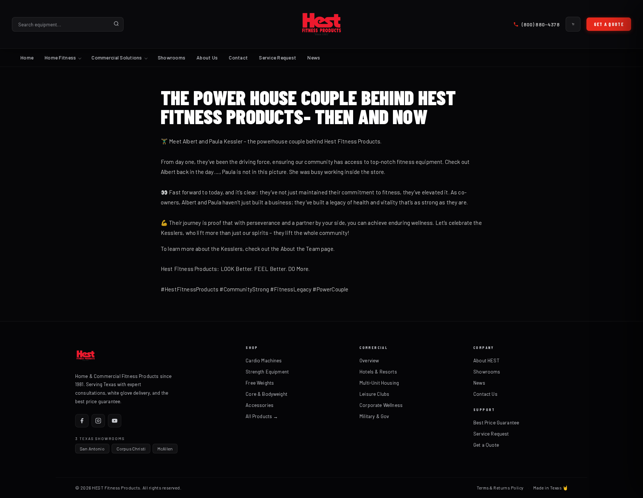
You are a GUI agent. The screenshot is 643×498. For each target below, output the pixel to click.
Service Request (277, 57)
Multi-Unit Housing (379, 383)
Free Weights (260, 383)
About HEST (486, 360)
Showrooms (171, 57)
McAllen (165, 448)
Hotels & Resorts (378, 372)
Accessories (259, 405)
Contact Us (485, 394)
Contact (238, 57)
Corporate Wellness (381, 405)
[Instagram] (98, 420)
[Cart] (573, 24)
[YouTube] (114, 420)
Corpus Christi (130, 448)
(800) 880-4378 (540, 24)
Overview (369, 360)
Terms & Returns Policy (500, 487)
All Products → (262, 416)
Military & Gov (374, 416)
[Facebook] (82, 420)
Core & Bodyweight (266, 394)
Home (26, 57)
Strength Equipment (267, 372)
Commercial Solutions (117, 57)
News (313, 57)
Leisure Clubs (374, 394)
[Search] (116, 24)
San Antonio (92, 448)
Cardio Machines (264, 360)
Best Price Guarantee (496, 423)
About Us (207, 57)
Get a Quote (609, 24)
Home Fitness (60, 57)
